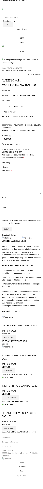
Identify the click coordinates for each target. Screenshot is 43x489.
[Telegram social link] (27, 6)
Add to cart (18, 106)
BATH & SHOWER (15, 68)
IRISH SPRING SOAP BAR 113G (20, 385)
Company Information (10, 442)
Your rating (6, 163)
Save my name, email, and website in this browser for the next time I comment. (21, 221)
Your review (7, 171)
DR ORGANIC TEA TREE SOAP (19, 325)
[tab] (7, 125)
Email (4, 207)
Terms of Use (7, 446)
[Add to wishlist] (4, 321)
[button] (9, 337)
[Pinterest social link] (21, 6)
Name (4, 197)
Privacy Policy (7, 450)
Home (4, 68)
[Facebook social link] (20, 3)
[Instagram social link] (23, 3)
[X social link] (18, 6)
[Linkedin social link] (24, 6)
